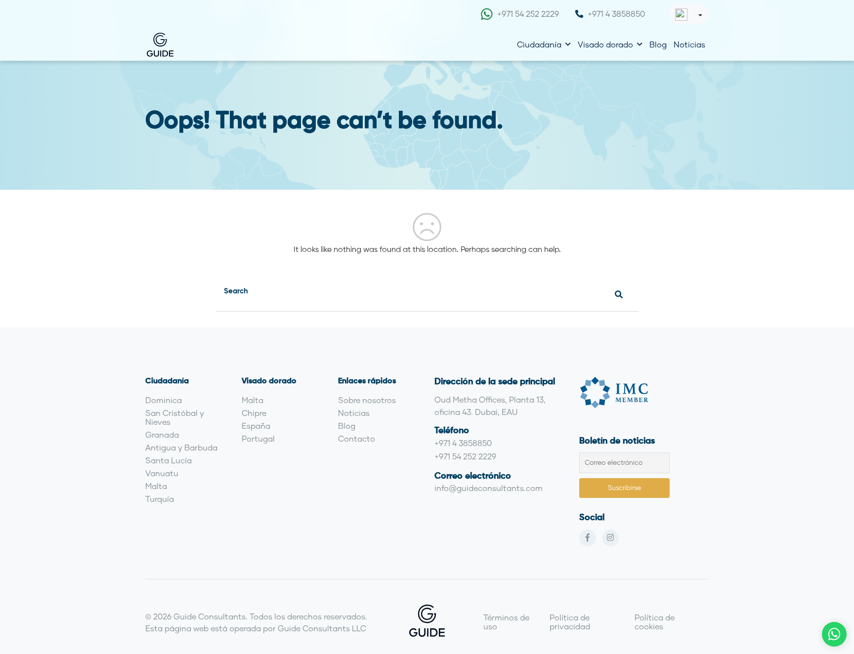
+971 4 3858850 (616, 13)
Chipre (254, 412)
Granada (162, 434)
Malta (156, 485)
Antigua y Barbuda (181, 447)
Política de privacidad (570, 622)
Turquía (159, 498)
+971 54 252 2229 (528, 13)
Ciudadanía (539, 44)
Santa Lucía (168, 460)
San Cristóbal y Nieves (174, 417)
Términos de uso (506, 622)
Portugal (258, 438)
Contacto (356, 438)
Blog (658, 44)
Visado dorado (605, 44)
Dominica (163, 400)
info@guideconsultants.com (488, 487)
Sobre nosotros (367, 400)
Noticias (689, 44)
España (256, 425)
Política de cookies (655, 622)
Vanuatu (161, 473)
